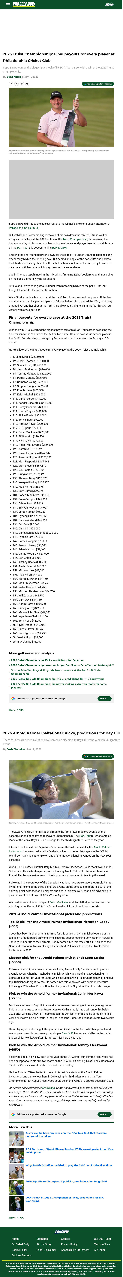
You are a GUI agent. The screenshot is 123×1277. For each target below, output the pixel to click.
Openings (42, 1238)
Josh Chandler (16, 749)
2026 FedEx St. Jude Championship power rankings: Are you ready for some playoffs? (59, 686)
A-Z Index (99, 1249)
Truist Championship (75, 239)
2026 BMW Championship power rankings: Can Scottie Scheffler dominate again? (62, 665)
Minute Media (19, 1263)
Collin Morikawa (59, 902)
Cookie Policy (19, 1249)
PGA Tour (22, 247)
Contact (65, 1238)
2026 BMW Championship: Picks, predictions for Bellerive (47, 660)
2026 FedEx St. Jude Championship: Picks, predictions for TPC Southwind (57, 679)
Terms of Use (102, 1244)
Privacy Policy (69, 1244)
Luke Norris (14, 76)
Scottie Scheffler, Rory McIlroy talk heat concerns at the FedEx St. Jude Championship (55, 672)
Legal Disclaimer (46, 1249)
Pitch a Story (43, 1244)
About (15, 1238)
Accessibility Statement (75, 1249)
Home (12, 710)
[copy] (27, 84)
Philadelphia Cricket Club (24, 227)
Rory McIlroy (59, 247)
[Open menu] (8, 4)
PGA (21, 710)
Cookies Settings (22, 1255)
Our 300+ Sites (102, 1238)
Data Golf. (68, 1033)
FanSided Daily (20, 1244)
